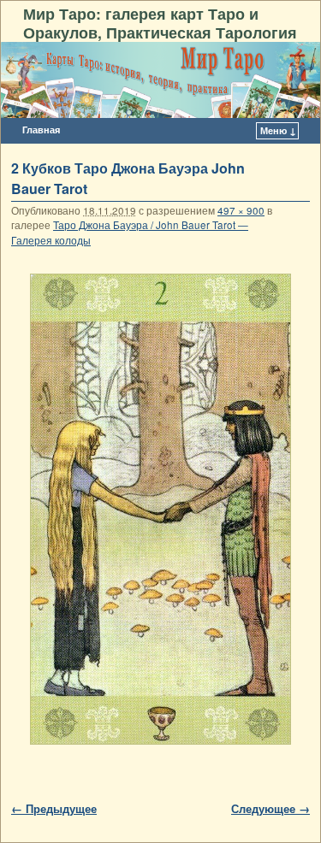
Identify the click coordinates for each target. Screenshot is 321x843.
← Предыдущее (54, 808)
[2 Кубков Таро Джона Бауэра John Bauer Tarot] (160, 509)
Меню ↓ (278, 130)
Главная (41, 129)
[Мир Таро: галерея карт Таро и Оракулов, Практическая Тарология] (160, 80)
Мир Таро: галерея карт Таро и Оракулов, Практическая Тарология (160, 23)
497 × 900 (241, 210)
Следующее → (270, 808)
